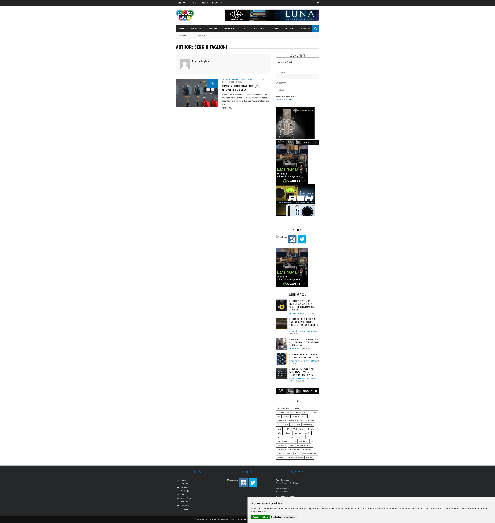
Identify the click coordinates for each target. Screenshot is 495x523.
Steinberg (307, 449)
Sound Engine (247, 80)
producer (303, 441)
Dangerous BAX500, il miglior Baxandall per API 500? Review (303, 356)
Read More (227, 108)
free (304, 416)
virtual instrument (295, 457)
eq (279, 416)
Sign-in (205, 2)
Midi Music (298, 428)
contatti (194, 2)
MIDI (286, 428)
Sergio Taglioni (201, 61)
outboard (290, 437)
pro (294, 441)
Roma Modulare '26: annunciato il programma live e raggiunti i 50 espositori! (304, 342)
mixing (287, 433)
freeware (282, 420)
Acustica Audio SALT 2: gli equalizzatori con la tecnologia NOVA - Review (301, 372)
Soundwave (294, 449)
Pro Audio (229, 28)
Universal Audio (309, 453)
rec (312, 441)
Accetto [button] (256, 517)
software (282, 449)
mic (279, 428)
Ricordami (282, 82)
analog (298, 408)
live (286, 424)
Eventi (291, 349)
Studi (243, 28)
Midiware (311, 428)
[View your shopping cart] (318, 3)
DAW (314, 412)
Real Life (274, 28)
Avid (306, 412)
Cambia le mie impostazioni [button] (283, 517)
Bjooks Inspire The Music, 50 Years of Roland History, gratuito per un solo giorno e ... (303, 323)
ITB (279, 424)
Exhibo (295, 416)
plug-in (301, 437)
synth (289, 453)
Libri (299, 331)
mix (279, 433)
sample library (303, 445)
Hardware (196, 28)
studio (280, 453)
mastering (307, 424)
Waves (309, 457)
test (291, 381)
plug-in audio (283, 441)
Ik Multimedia (307, 420)
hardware (293, 420)
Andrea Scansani (285, 412)
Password (280, 72)
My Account (217, 2)
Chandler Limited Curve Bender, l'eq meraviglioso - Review (241, 88)
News (181, 28)
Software (212, 28)
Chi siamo (182, 2)
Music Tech (258, 28)
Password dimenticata (286, 96)
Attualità (293, 331)
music (307, 433)
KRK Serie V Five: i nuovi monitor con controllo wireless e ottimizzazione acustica (301, 305)
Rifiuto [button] (265, 517)
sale (291, 445)
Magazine (305, 28)
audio (298, 412)
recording (282, 445)
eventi (286, 416)
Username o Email (284, 62)
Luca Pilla (295, 424)
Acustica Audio (284, 408)
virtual (280, 457)
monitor (297, 433)
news (280, 437)
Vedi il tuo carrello (284, 99)
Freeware (289, 28)
